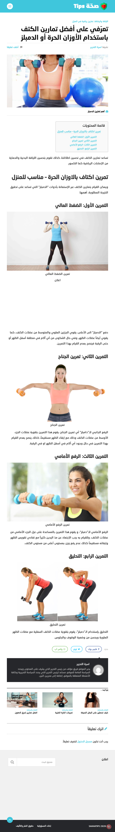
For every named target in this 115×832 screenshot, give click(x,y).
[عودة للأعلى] (10, 820)
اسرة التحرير (96, 47)
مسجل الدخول (84, 741)
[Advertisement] (57, 306)
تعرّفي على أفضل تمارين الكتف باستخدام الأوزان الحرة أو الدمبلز (64, 33)
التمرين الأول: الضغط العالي (83, 136)
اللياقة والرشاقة (101, 21)
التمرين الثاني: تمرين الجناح (84, 140)
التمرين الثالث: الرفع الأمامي (83, 144)
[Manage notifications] (108, 826)
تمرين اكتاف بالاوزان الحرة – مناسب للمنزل (79, 131)
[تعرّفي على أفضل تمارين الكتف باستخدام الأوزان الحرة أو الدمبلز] (57, 81)
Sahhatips (94, 826)
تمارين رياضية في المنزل (82, 21)
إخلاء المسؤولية (44, 826)
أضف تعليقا (13, 47)
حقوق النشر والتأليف (25, 826)
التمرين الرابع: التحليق (87, 148)
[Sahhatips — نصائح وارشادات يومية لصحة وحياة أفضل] (57, 6)
